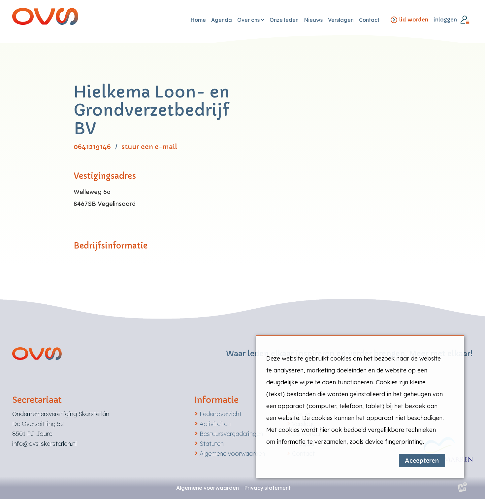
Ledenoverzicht (221, 414)
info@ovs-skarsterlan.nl (44, 443)
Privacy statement (267, 487)
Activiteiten (215, 424)
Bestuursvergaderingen (231, 434)
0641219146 (92, 147)
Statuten (212, 443)
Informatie (216, 400)
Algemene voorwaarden (232, 453)
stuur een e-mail (149, 147)
